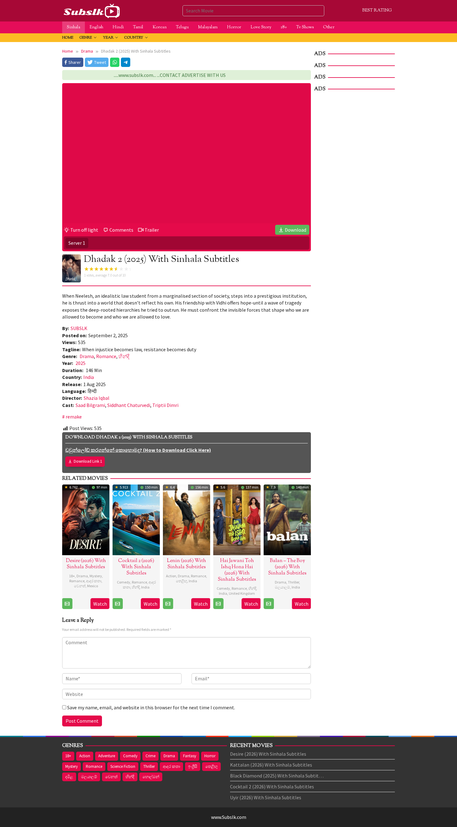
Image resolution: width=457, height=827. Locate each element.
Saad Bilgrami (90, 405)
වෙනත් (79, 586)
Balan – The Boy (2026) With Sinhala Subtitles (287, 567)
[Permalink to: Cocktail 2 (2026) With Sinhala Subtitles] (136, 519)
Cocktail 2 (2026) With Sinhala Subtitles (136, 567)
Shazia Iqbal (96, 398)
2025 (80, 363)
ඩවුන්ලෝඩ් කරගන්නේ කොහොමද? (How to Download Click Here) (138, 450)
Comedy (123, 582)
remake (74, 417)
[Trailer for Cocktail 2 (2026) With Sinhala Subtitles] (117, 603)
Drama (87, 356)
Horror (209, 755)
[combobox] (253, 10)
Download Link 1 (88, 461)
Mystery (96, 576)
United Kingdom (242, 593)
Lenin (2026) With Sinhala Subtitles (186, 564)
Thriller (293, 582)
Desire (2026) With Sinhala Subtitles (86, 564)
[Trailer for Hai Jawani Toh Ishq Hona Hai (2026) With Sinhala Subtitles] (218, 603)
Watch (100, 604)
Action (171, 576)
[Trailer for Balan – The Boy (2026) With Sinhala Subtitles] (268, 603)
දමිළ (69, 776)
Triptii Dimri (165, 405)
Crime (150, 755)
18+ (72, 576)
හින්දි (123, 356)
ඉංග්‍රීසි (192, 766)
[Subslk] (91, 10)
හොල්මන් (150, 776)
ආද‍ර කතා (93, 581)
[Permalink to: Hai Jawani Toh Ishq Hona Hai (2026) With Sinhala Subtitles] (237, 519)
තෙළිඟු (181, 581)
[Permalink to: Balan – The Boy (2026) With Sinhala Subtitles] (287, 519)
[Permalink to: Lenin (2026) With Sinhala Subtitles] (186, 519)
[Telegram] (125, 62)
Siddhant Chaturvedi (128, 405)
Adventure (106, 755)
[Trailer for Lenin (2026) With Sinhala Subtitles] (168, 603)
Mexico (92, 586)
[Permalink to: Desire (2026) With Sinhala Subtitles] (86, 519)
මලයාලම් (282, 587)
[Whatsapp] (114, 62)
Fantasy (189, 755)
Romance (106, 356)
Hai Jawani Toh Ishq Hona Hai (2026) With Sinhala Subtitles (237, 570)
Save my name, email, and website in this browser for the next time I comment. (151, 707)
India (88, 377)
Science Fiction (122, 766)
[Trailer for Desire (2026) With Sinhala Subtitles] (67, 603)
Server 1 (76, 243)
